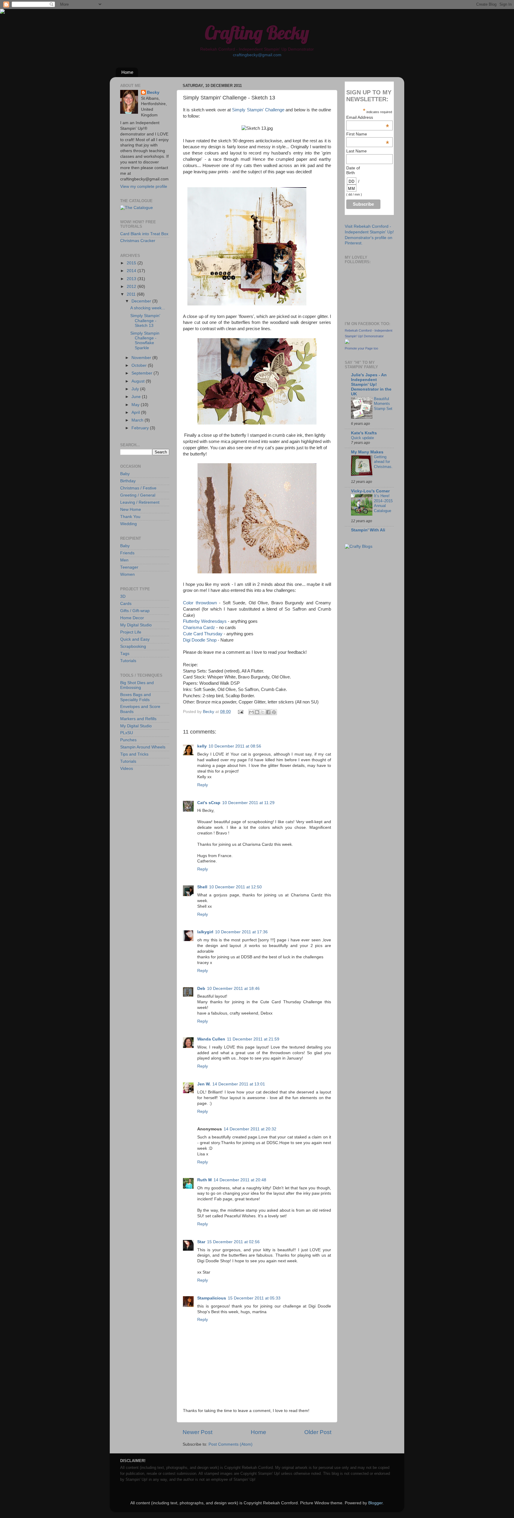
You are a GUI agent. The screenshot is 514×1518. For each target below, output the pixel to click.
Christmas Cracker (137, 240)
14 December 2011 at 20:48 (240, 1180)
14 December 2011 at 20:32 (250, 1129)
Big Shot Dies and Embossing (137, 685)
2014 (132, 271)
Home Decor (132, 618)
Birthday (128, 481)
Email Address (367, 117)
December (141, 301)
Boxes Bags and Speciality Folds (135, 697)
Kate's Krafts (364, 433)
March (138, 420)
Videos (126, 768)
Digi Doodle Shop (200, 640)
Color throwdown (200, 602)
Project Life (130, 632)
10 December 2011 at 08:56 (235, 746)
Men (124, 560)
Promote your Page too (361, 348)
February (140, 428)
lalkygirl (205, 932)
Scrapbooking (133, 646)
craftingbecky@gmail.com (257, 55)
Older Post (317, 1432)
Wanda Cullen (211, 1039)
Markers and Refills (138, 719)
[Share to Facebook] (268, 712)
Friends (127, 553)
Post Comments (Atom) (231, 1444)
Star (201, 1242)
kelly (202, 746)
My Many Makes (367, 452)
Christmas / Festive (138, 488)
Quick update (362, 438)
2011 (132, 294)
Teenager (129, 567)
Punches (128, 740)
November (141, 357)
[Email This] (251, 712)
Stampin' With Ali (368, 530)
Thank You (130, 516)
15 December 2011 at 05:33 (254, 1298)
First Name (367, 134)
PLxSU (126, 733)
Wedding (128, 524)
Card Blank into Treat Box (144, 234)
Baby (125, 474)
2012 (132, 286)
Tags (124, 653)
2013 (132, 279)
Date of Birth (353, 170)
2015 (132, 263)
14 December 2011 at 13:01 (238, 1084)
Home (127, 72)
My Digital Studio (136, 625)
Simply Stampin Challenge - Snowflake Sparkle (144, 340)
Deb (201, 988)
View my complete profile (143, 186)
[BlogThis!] (257, 712)
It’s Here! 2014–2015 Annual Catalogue (383, 503)
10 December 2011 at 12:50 (235, 887)
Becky (153, 92)
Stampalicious (211, 1298)
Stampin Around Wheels (142, 747)
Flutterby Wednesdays (205, 621)
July (135, 389)
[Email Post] (240, 711)
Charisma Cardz (199, 627)
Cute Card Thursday (202, 633)
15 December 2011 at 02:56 (233, 1242)
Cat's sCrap (208, 803)
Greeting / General (137, 495)
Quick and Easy (135, 639)
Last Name (356, 151)
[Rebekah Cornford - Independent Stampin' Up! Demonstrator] (347, 342)
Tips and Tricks (134, 754)
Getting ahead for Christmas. (383, 462)
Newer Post (197, 1432)
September (142, 373)
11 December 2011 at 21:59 (253, 1039)
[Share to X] (263, 712)
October (139, 365)
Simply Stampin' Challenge (258, 109)
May (136, 404)
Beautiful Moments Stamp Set (383, 404)
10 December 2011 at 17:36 (241, 932)
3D (123, 596)
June (136, 396)
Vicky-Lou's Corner (370, 491)
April (136, 412)
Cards (125, 603)
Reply (202, 785)
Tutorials (128, 661)
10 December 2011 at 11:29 (248, 803)
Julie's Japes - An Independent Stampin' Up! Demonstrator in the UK (371, 384)
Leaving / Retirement (139, 502)
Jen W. (204, 1084)
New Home (130, 509)
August (138, 381)
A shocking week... (147, 308)
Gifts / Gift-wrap (135, 611)
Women (127, 574)
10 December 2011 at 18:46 (233, 988)
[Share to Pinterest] (274, 712)
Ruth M (204, 1180)
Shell (202, 887)
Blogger (375, 1503)
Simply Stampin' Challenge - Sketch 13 (145, 320)
